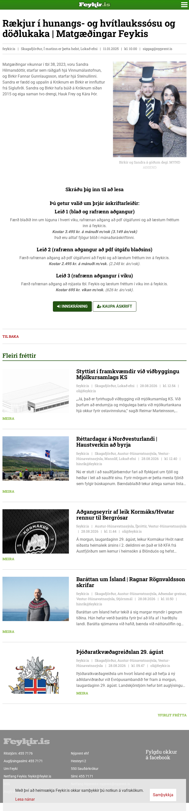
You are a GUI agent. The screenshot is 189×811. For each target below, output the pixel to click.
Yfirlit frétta (172, 715)
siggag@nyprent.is (157, 48)
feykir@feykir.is (39, 776)
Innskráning (74, 306)
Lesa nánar (25, 799)
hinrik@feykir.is (89, 463)
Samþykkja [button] (163, 794)
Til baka (10, 336)
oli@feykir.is (86, 391)
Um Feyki (10, 769)
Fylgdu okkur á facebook (161, 754)
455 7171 (35, 761)
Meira (8, 418)
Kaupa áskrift (116, 306)
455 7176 (25, 753)
